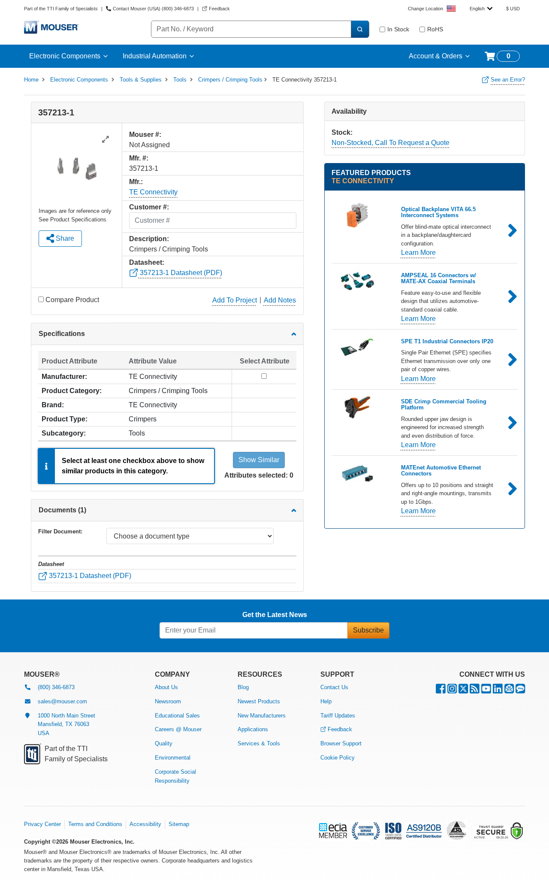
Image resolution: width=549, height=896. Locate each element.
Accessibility (145, 824)
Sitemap (179, 824)
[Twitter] (463, 690)
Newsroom (168, 701)
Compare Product (72, 299)
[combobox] (481, 8)
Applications (253, 729)
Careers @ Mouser (178, 729)
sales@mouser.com (62, 701)
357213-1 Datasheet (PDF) (180, 272)
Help (326, 701)
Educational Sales (177, 715)
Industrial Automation (155, 56)
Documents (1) (62, 510)
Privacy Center (42, 824)
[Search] (360, 29)
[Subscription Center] (509, 690)
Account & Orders (435, 56)
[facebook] (441, 690)
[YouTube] (486, 690)
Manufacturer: (64, 376)
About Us (166, 687)
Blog (243, 687)
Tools (180, 79)
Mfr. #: (138, 158)
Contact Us (334, 687)
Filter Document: (60, 531)
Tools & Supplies (141, 79)
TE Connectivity (153, 192)
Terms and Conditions (95, 824)
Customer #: (149, 207)
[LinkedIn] (498, 690)
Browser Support (341, 743)
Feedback (340, 729)
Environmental (172, 757)
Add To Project (234, 300)
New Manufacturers (262, 715)
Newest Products (259, 701)
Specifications (62, 333)
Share (64, 238)
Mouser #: (145, 134)
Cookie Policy (337, 757)
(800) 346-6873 (56, 687)
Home (31, 79)
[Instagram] (452, 690)
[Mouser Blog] (520, 690)
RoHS (435, 29)
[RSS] (475, 690)
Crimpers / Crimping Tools (230, 79)
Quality (163, 743)
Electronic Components (64, 56)
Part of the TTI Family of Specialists (61, 8)
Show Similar (258, 459)
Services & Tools (259, 743)
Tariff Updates (337, 715)
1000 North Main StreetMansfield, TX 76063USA (66, 724)
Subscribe (368, 630)
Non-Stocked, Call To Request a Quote (390, 142)
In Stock (398, 29)
